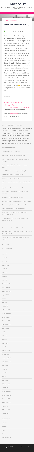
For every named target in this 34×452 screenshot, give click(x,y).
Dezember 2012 (6, 391)
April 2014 (5, 343)
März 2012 (5, 406)
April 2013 (5, 380)
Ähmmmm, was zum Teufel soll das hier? (13, 208)
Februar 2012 (6, 410)
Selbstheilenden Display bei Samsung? (13, 174)
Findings (4, 426)
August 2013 (5, 365)
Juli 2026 (4, 257)
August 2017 (5, 295)
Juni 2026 (4, 261)
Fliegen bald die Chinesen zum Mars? (13, 197)
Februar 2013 (6, 384)
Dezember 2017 (6, 283)
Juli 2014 (4, 332)
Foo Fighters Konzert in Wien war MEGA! (13, 155)
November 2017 (6, 287)
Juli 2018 (4, 269)
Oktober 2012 (6, 399)
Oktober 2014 (6, 321)
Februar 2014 (6, 350)
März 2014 (5, 347)
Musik (3, 430)
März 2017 (5, 306)
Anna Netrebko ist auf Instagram (11, 151)
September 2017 (6, 291)
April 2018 (5, 280)
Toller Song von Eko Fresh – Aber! (11, 178)
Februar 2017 (6, 309)
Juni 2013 (4, 373)
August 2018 (5, 265)
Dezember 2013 (6, 358)
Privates (6, 96)
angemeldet (14, 114)
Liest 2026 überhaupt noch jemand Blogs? (14, 171)
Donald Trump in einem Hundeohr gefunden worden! (17, 205)
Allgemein (4, 422)
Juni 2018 (4, 272)
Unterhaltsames (6, 437)
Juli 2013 (4, 369)
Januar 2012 (5, 413)
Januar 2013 (5, 387)
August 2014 (5, 328)
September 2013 (6, 361)
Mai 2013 (4, 376)
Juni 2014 (4, 335)
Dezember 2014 (6, 313)
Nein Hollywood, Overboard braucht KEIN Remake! (16, 201)
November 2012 (6, 395)
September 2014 (6, 324)
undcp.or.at (17, 4)
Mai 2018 (4, 276)
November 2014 (6, 317)
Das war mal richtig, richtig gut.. (20, 107)
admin (15, 20)
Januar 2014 (5, 354)
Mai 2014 (4, 339)
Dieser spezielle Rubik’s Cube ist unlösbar (14, 227)
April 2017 (5, 302)
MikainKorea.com (7, 248)
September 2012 (6, 402)
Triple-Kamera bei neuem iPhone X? (12, 188)
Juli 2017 (4, 298)
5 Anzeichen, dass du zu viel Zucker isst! (13, 224)
